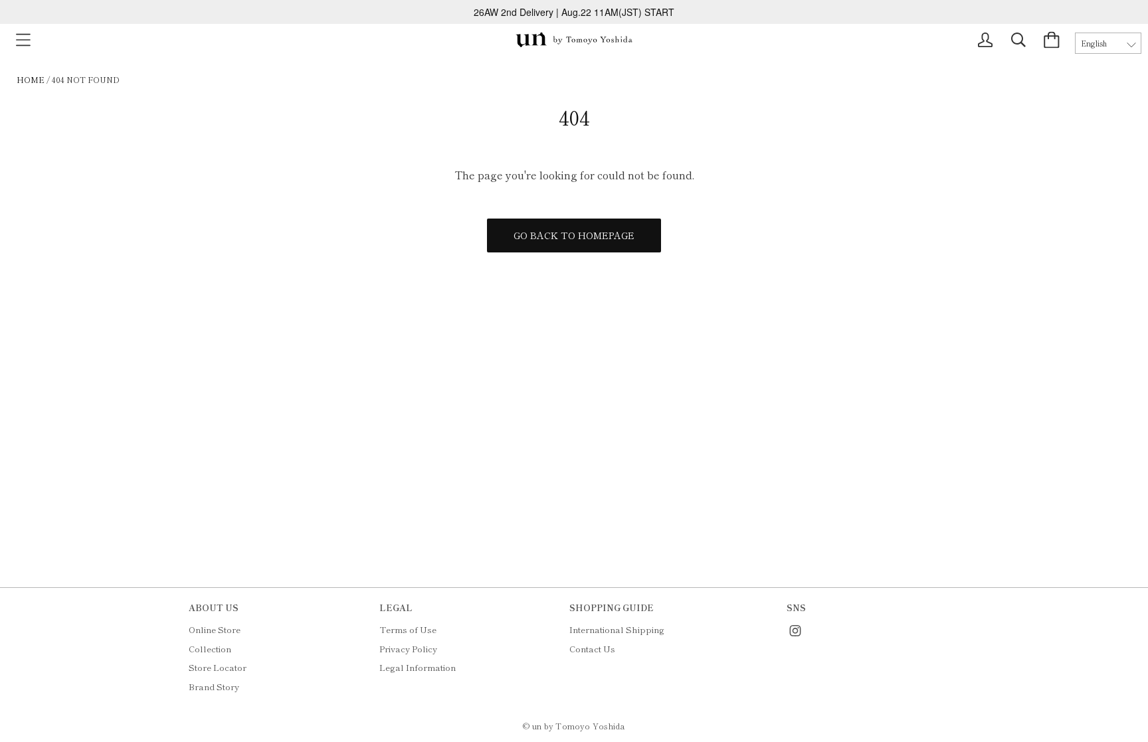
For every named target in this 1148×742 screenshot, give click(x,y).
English (1094, 43)
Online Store (214, 629)
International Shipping (616, 629)
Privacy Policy (408, 648)
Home (31, 79)
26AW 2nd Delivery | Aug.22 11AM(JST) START (574, 12)
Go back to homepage (574, 235)
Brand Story (214, 686)
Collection (210, 648)
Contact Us (592, 648)
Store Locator (217, 667)
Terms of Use (407, 629)
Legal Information (417, 667)
